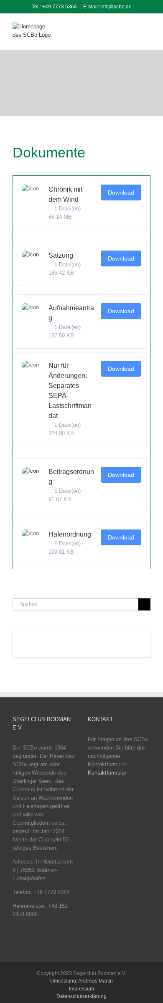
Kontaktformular (107, 773)
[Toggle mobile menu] (147, 28)
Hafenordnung (69, 534)
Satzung (60, 255)
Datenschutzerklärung (81, 996)
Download (121, 192)
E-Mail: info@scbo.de (107, 7)
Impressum (81, 989)
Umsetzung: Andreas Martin (81, 981)
